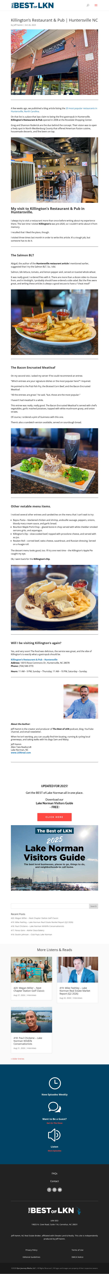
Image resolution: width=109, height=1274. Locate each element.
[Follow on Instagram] (54, 1190)
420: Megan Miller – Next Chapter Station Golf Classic (34, 918)
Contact (54, 1181)
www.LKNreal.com (21, 752)
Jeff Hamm (18, 25)
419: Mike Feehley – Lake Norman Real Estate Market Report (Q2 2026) (42, 922)
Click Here (54, 817)
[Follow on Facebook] (49, 1190)
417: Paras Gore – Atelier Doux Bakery (27, 930)
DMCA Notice (77, 1257)
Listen (54, 1146)
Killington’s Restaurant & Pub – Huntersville (34, 659)
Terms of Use (77, 1250)
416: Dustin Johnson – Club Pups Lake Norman (31, 934)
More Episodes (54, 1150)
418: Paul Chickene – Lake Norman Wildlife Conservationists (37, 926)
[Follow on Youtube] (60, 1190)
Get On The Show (54, 1123)
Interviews (31, 995)
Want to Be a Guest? (54, 1119)
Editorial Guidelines (31, 1257)
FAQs (54, 1173)
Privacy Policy (31, 1250)
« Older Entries (17, 1058)
